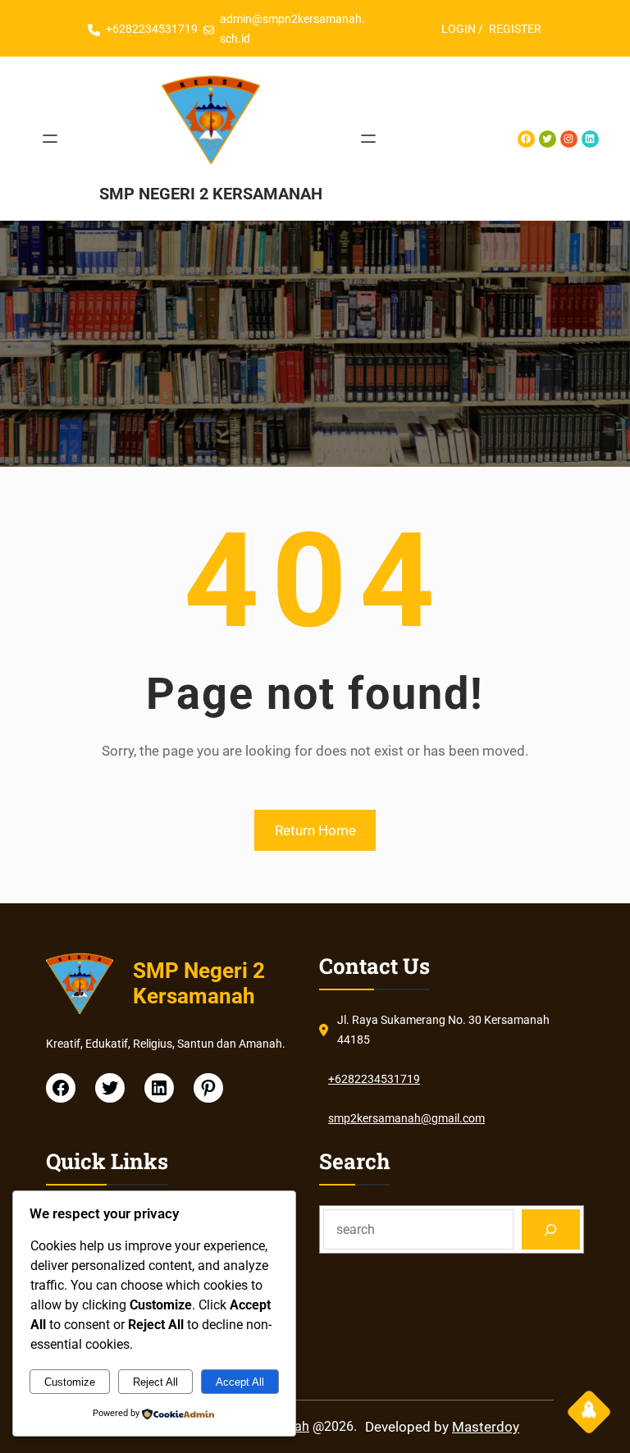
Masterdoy (485, 1427)
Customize (69, 1382)
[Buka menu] (50, 138)
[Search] (551, 1229)
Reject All (155, 1382)
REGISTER (515, 28)
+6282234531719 (152, 28)
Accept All (240, 1382)
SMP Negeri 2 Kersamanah (210, 193)
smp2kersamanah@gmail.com (406, 1118)
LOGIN (458, 28)
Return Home (315, 830)
